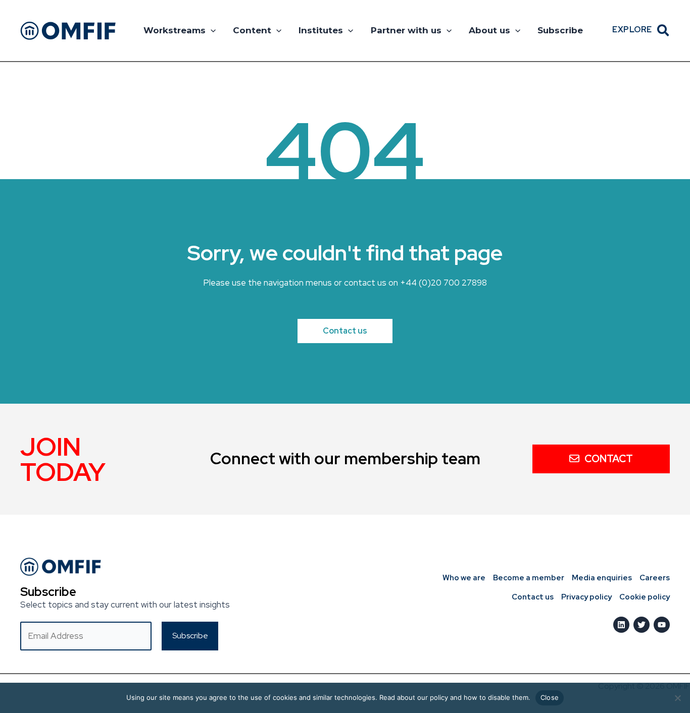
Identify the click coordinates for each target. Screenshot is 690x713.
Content (252, 30)
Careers (654, 578)
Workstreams (174, 30)
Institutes (321, 30)
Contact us (533, 597)
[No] (677, 698)
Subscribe (560, 30)
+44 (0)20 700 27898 (443, 282)
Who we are (463, 578)
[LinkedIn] (621, 625)
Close (549, 697)
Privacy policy (586, 597)
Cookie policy (644, 597)
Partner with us (406, 30)
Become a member (528, 578)
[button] (211, 30)
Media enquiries (602, 578)
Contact (608, 458)
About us (489, 30)
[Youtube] (662, 625)
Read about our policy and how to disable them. (454, 697)
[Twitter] (641, 625)
